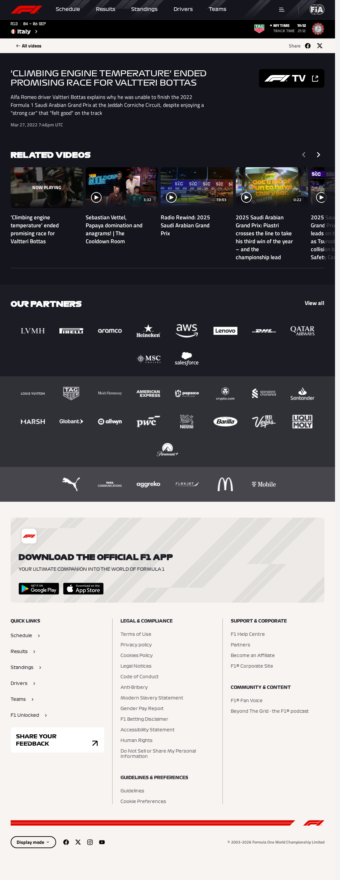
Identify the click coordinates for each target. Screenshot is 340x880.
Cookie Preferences (143, 802)
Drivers (183, 9)
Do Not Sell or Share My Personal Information (158, 754)
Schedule (68, 9)
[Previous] (304, 155)
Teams (217, 9)
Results (105, 9)
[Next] (318, 155)
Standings (144, 9)
